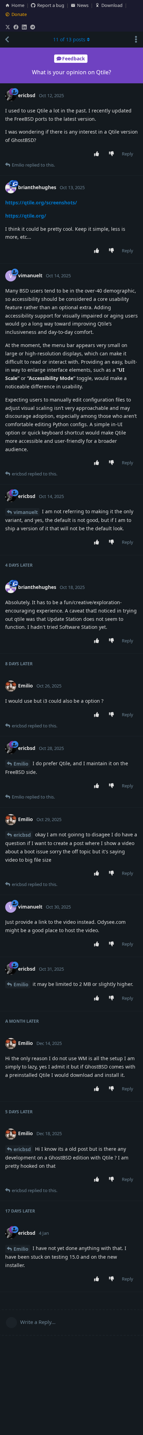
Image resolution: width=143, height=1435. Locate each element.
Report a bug (50, 5)
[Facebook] (16, 27)
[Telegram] (32, 27)
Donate (19, 14)
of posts (69, 39)
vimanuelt (26, 512)
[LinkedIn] (24, 27)
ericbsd (22, 835)
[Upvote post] (98, 154)
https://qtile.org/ (25, 215)
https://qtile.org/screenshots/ (41, 202)
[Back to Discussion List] (7, 40)
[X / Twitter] (7, 27)
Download (112, 5)
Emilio (21, 763)
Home (17, 5)
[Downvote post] (113, 154)
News (83, 5)
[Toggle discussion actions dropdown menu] (136, 40)
